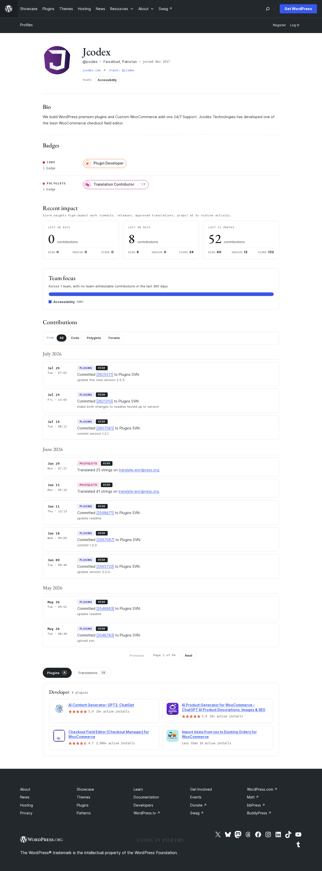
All (61, 338)
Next (188, 655)
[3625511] (104, 374)
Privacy (26, 813)
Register (279, 25)
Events (196, 797)
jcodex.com (92, 70)
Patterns (84, 813)
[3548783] (105, 635)
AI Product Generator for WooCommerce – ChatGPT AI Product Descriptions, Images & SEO (223, 707)
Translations (91, 673)
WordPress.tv (147, 813)
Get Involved (201, 789)
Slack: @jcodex (122, 70)
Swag (197, 813)
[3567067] (105, 540)
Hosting (26, 805)
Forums (114, 338)
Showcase (85, 789)
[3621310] (104, 401)
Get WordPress (298, 9)
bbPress (256, 805)
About (25, 789)
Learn (138, 789)
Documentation (146, 797)
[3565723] (105, 566)
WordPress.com (262, 789)
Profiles (26, 25)
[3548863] (105, 608)
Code (75, 338)
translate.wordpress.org (139, 470)
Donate (198, 805)
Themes (83, 797)
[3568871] (105, 513)
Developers (143, 805)
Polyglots (94, 338)
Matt (253, 797)
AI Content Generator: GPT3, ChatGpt (101, 705)
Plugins (56, 673)
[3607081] (105, 428)
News (24, 797)
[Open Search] (268, 9)
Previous (137, 655)
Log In (294, 25)
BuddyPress (259, 813)
